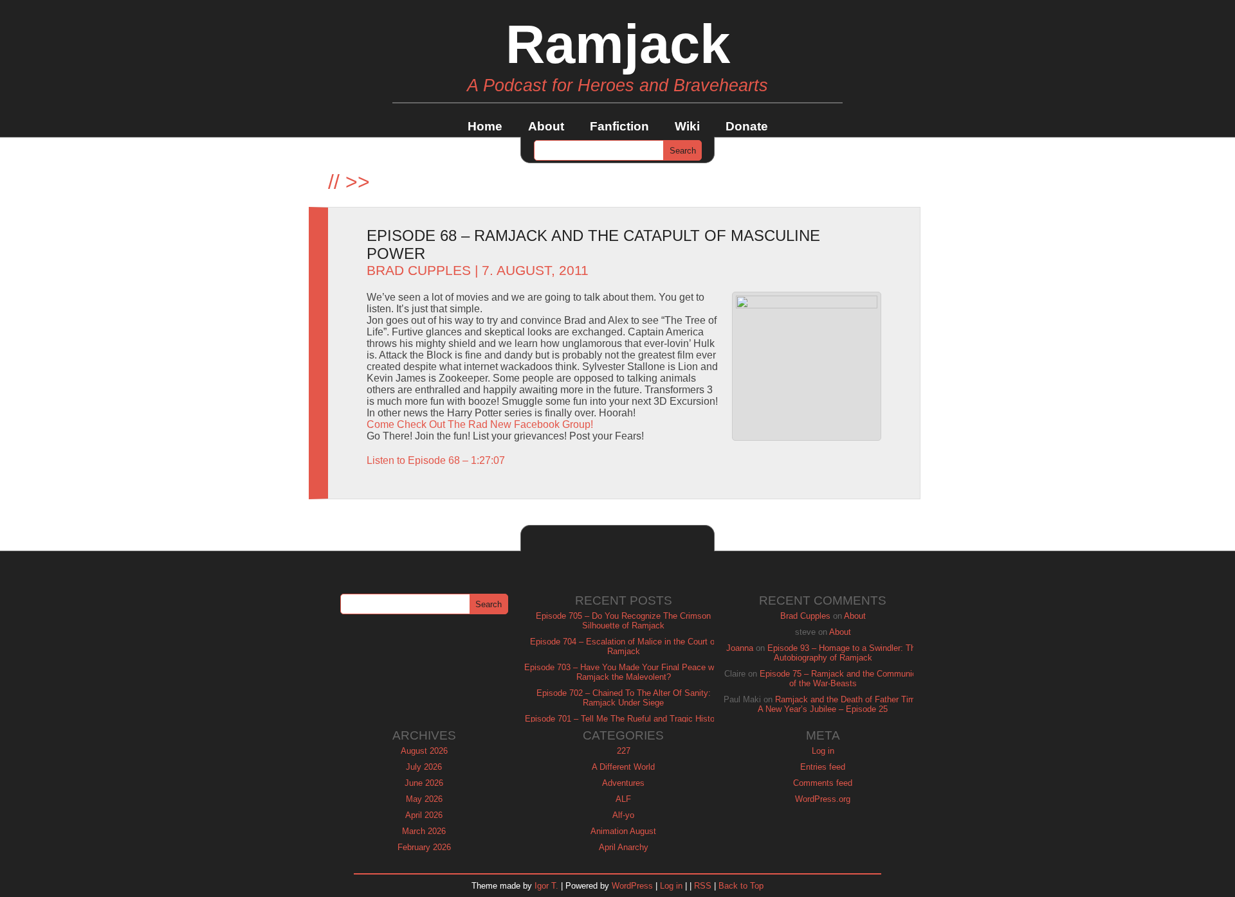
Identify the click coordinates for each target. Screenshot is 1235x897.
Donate (747, 126)
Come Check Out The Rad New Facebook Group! (480, 424)
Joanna (739, 648)
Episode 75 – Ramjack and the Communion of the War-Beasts (840, 678)
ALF (623, 799)
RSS (702, 886)
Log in (823, 751)
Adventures (623, 783)
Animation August (623, 831)
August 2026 (424, 751)
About (546, 126)
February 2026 (424, 847)
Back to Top (741, 886)
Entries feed (822, 767)
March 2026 (424, 831)
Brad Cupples (419, 270)
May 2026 (424, 799)
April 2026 (424, 815)
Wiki (687, 126)
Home (485, 126)
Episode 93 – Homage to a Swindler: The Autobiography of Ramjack (843, 652)
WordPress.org (822, 799)
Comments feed (822, 783)
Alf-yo (623, 815)
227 (623, 751)
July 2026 (424, 767)
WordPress (632, 886)
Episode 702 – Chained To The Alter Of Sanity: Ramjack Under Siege (623, 697)
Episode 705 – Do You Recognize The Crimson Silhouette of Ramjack (623, 620)
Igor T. (546, 886)
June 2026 (424, 783)
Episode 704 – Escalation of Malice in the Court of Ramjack (623, 646)
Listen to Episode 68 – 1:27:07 (436, 460)
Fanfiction (619, 126)
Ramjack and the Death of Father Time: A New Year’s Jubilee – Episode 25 (840, 704)
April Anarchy (623, 847)
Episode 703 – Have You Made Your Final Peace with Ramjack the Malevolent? (623, 672)
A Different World (623, 767)
